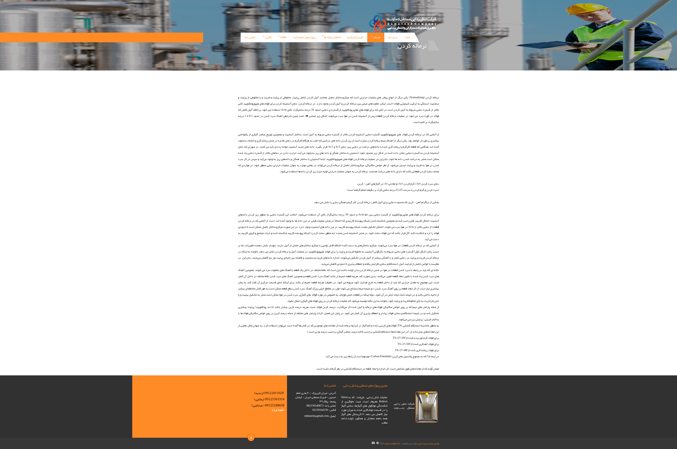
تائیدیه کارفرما (355, 37)
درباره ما (393, 37)
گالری (268, 37)
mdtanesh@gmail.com (316, 416)
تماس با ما (250, 37)
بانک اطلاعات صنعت (392, 443)
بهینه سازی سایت (420, 443)
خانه (407, 37)
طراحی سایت (434, 443)
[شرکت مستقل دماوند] (403, 23)
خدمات (376, 37)
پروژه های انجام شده (304, 37)
